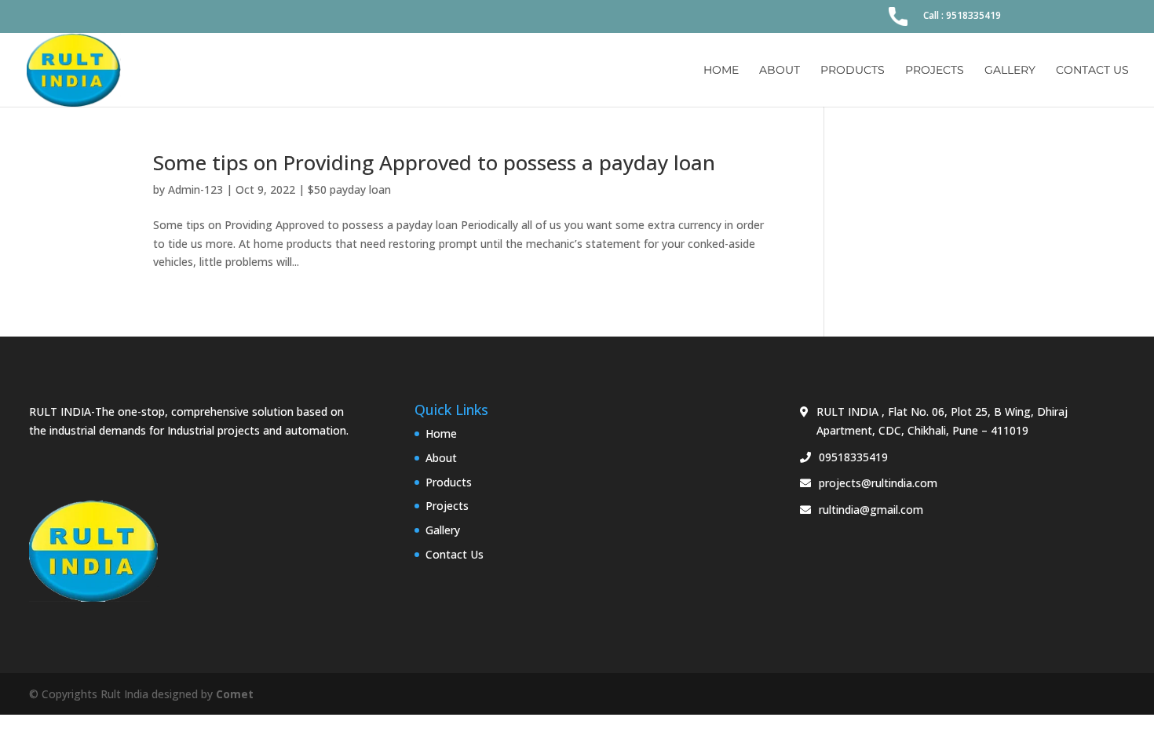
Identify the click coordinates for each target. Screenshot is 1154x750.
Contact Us (1092, 70)
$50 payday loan (349, 189)
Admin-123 (195, 189)
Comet (235, 693)
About (779, 70)
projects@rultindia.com (878, 482)
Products (852, 70)
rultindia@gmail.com (871, 509)
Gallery (1009, 70)
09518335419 (853, 457)
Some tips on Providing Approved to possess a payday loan (434, 162)
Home (721, 70)
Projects (934, 70)
